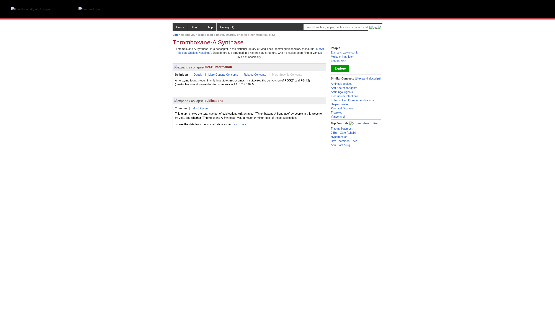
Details (198, 74)
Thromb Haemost (342, 128)
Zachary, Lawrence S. (344, 52)
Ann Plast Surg (340, 145)
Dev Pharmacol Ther (344, 141)
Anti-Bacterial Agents (344, 87)
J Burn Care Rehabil (343, 132)
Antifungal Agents (342, 92)
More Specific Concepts (287, 74)
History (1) (227, 27)
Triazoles (336, 112)
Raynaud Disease (342, 108)
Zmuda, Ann (338, 60)
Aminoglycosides (341, 83)
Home (180, 27)
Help (210, 27)
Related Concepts (255, 74)
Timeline (181, 108)
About (195, 27)
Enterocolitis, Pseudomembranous (352, 100)
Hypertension (339, 136)
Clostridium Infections (344, 96)
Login (176, 34)
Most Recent (201, 108)
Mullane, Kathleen (342, 56)
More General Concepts (223, 74)
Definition (181, 74)
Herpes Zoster (340, 104)
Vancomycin (338, 116)
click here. (240, 124)
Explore (340, 68)
